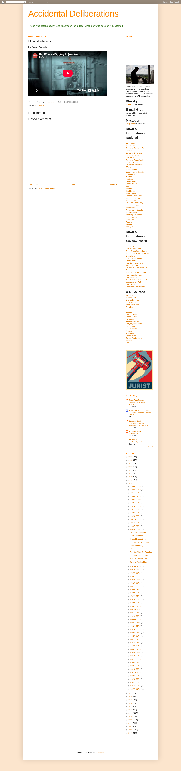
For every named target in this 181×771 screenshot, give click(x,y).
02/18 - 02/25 (135, 669)
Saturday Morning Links (139, 532)
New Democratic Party (134, 203)
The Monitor (130, 191)
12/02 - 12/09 (135, 500)
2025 (130, 460)
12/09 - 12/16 (135, 496)
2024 (130, 464)
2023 (130, 467)
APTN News (130, 143)
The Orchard (130, 208)
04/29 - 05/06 (135, 636)
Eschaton (129, 312)
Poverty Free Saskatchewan (136, 268)
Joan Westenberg (132, 321)
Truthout (129, 341)
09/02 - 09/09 (135, 576)
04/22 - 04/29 (135, 639)
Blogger (101, 753)
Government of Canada (135, 172)
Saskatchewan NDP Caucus (137, 280)
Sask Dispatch (131, 277)
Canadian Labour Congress (136, 155)
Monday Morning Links (139, 559)
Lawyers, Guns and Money (136, 324)
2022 (130, 470)
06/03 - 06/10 (135, 619)
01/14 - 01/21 (135, 686)
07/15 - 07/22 (135, 600)
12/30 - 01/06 (135, 486)
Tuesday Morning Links (139, 556)
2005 (130, 733)
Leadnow (129, 179)
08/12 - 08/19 (135, 586)
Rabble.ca (130, 220)
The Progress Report (134, 215)
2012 (130, 710)
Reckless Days (134, 433)
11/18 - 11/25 (135, 506)
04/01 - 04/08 (135, 649)
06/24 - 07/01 (135, 609)
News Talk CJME (132, 265)
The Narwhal (131, 193)
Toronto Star (130, 224)
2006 (130, 730)
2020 (130, 477)
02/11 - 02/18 (135, 672)
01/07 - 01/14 (135, 689)
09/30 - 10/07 (135, 529)
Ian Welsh (133, 440)
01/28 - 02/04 (135, 679)
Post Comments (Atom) (47, 188)
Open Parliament (132, 205)
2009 (130, 720)
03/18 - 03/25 (135, 656)
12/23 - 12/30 (135, 490)
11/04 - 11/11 (135, 513)
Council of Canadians (134, 165)
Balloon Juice (131, 298)
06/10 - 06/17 (135, 616)
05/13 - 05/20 (135, 629)
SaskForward (131, 284)
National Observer (133, 198)
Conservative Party (133, 163)
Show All (150, 447)
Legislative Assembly (134, 258)
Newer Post (33, 184)
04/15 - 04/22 (135, 643)
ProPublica (130, 333)
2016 (130, 697)
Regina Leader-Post (133, 275)
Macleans (129, 186)
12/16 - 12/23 (135, 493)
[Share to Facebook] (73, 102)
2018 (130, 483)
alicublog (129, 295)
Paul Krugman (131, 329)
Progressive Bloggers (134, 217)
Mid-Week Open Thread (137, 442)
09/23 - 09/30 (135, 566)
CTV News (130, 167)
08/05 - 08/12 (135, 590)
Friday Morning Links (138, 539)
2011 (130, 713)
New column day (136, 546)
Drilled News (131, 310)
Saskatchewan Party (134, 282)
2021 (130, 473)
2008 (130, 723)
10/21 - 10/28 (135, 519)
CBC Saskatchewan (133, 249)
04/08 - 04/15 (135, 646)
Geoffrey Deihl (131, 317)
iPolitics (129, 177)
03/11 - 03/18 (135, 659)
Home (73, 184)
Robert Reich (131, 336)
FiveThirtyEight (131, 314)
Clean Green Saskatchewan (136, 251)
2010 (130, 716)
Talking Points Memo (134, 338)
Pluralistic (129, 331)
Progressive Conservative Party (138, 273)
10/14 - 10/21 (135, 523)
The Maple (130, 189)
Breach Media (131, 146)
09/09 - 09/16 (135, 573)
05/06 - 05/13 (135, 633)
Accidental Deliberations (73, 13)
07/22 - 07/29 (135, 596)
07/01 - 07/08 (135, 606)
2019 (130, 480)
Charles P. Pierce (132, 300)
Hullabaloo (130, 319)
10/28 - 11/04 (135, 516)
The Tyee (129, 227)
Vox (127, 343)
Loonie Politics (131, 184)
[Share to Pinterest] (76, 102)
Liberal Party (131, 182)
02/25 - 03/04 (135, 666)
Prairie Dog (130, 270)
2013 (130, 706)
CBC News (130, 158)
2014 (130, 703)
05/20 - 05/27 (135, 626)
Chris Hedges (131, 302)
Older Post (113, 184)
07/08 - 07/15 (135, 603)
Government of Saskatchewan (137, 254)
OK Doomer (130, 326)
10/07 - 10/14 (135, 526)
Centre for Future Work (134, 160)
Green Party (130, 174)
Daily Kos (129, 307)
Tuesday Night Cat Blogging (141, 552)
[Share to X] (70, 102)
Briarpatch (130, 246)
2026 (130, 457)
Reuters (129, 222)
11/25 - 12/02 (135, 503)
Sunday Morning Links (138, 562)
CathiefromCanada (136, 400)
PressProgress (131, 213)
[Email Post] (59, 102)
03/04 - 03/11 (135, 663)
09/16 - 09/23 (135, 570)
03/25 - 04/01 (135, 653)
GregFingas (130, 105)
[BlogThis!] (68, 102)
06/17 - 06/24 (135, 613)
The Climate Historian (134, 305)
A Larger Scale (135, 431)
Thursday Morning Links (139, 542)
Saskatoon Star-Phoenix (135, 287)
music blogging (40, 105)
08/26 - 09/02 (135, 580)
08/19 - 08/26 (135, 583)
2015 (130, 700)
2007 (130, 726)
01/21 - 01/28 (135, 683)
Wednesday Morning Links (140, 549)
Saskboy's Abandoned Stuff (140, 411)
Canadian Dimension (134, 153)
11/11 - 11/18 (135, 510)
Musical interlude (136, 536)
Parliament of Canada (134, 210)
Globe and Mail (132, 170)
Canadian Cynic (135, 421)
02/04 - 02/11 (135, 676)
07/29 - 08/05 (135, 593)
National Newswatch (134, 196)
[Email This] (65, 102)
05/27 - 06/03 (135, 623)
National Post (131, 201)
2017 (130, 693)
